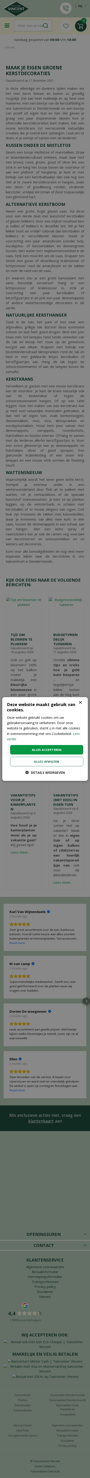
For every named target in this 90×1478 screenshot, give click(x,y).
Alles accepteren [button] (46, 749)
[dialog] (45, 739)
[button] (45, 772)
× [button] (80, 702)
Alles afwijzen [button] (46, 761)
